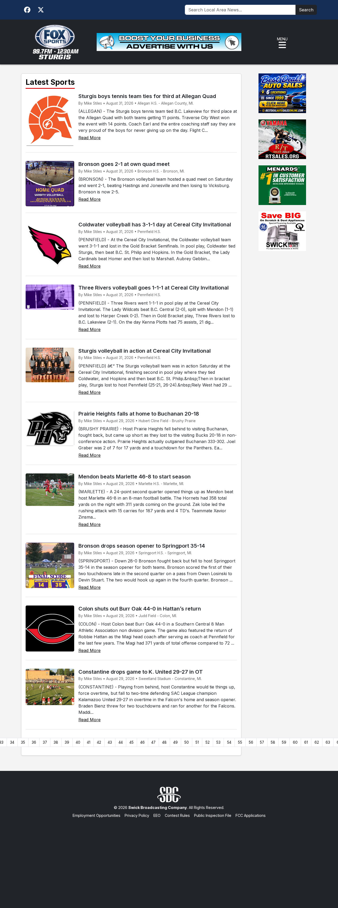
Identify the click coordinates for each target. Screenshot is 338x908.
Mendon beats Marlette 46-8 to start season (134, 476)
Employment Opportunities (96, 815)
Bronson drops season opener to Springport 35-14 (141, 546)
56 (251, 742)
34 (12, 742)
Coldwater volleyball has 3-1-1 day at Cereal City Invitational (154, 224)
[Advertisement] (169, 858)
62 (316, 742)
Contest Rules (177, 815)
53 (218, 742)
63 (328, 742)
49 (175, 742)
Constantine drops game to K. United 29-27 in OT (140, 672)
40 (78, 742)
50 (186, 742)
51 (197, 742)
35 (23, 742)
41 (88, 742)
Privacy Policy (137, 815)
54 (229, 742)
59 (284, 742)
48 (164, 742)
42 (99, 742)
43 (110, 742)
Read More (89, 137)
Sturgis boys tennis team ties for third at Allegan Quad (147, 96)
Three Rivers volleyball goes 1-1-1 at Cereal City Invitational (153, 288)
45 (131, 742)
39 (67, 742)
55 (240, 742)
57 (262, 742)
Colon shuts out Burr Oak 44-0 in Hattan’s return (139, 609)
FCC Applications (251, 815)
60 (295, 742)
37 (45, 742)
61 (306, 742)
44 (121, 742)
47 (153, 742)
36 (34, 742)
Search (306, 9)
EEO (157, 815)
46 (142, 742)
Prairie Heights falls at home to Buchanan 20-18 (138, 414)
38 (56, 742)
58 (273, 742)
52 (207, 742)
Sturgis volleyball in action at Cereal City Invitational (144, 351)
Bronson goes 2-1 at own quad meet (124, 164)
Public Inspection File (212, 815)
